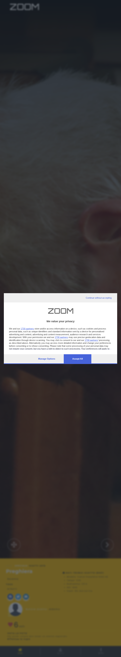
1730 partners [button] (27, 328)
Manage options (46, 358)
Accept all (77, 358)
